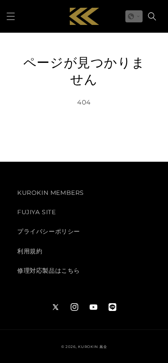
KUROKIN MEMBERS (50, 193)
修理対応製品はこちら (48, 270)
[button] (10, 16)
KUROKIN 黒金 (92, 347)
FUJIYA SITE (36, 212)
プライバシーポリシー (48, 231)
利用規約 (29, 251)
